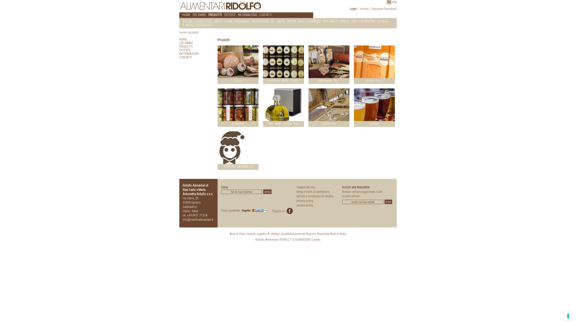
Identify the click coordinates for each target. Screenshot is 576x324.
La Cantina (329, 123)
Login (353, 9)
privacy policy (305, 200)
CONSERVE (314, 21)
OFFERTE (230, 15)
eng (394, 2)
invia (388, 202)
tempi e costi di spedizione (313, 192)
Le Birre (374, 123)
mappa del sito (306, 187)
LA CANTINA (367, 21)
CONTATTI (265, 15)
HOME (186, 15)
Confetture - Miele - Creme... (283, 80)
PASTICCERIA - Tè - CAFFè (268, 21)
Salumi (238, 80)
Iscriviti (364, 9)
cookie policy (305, 205)
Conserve (238, 123)
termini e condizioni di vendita (315, 196)
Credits (316, 239)
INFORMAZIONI (247, 15)
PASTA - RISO (295, 21)
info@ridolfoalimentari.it (198, 219)
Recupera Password (384, 9)
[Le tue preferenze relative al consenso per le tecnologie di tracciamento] (568, 316)
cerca (267, 192)
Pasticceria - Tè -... (329, 80)
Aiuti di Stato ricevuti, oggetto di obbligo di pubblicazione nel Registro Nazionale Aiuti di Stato (288, 234)
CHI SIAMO (199, 15)
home (183, 32)
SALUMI (188, 21)
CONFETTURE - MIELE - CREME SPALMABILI (222, 21)
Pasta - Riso (374, 80)
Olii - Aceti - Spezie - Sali (284, 123)
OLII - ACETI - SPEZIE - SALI (340, 21)
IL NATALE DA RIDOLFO (197, 25)
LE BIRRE (383, 21)
